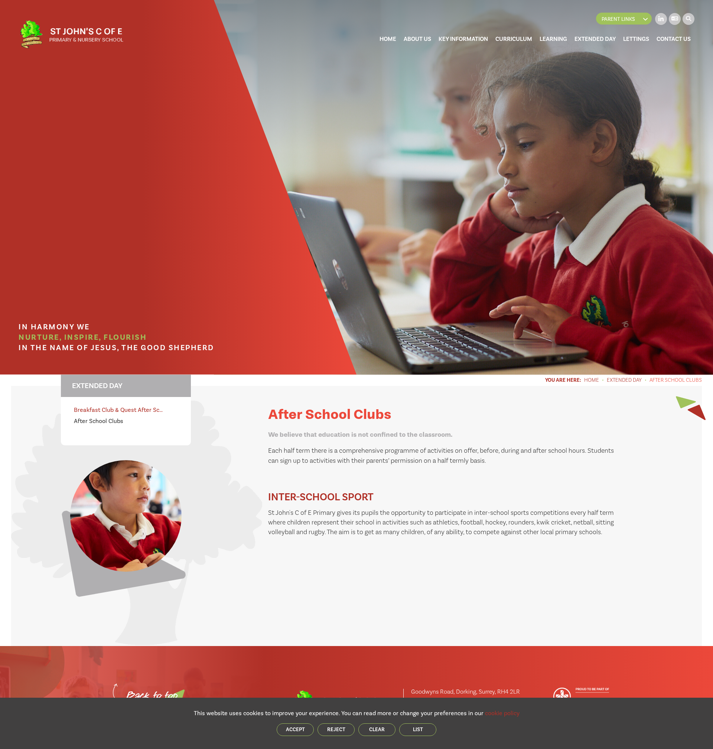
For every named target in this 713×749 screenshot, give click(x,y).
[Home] (71, 35)
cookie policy (502, 713)
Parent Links (618, 19)
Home (591, 380)
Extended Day (624, 380)
